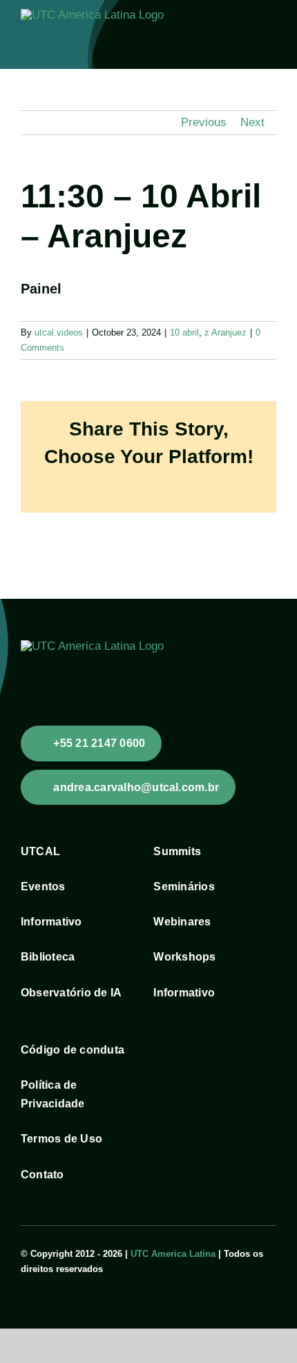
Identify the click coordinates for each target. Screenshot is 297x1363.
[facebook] (25, 1282)
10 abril (184, 332)
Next (252, 122)
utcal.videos (59, 332)
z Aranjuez (225, 332)
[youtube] (47, 1282)
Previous (204, 122)
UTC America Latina (173, 1254)
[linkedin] (69, 1282)
